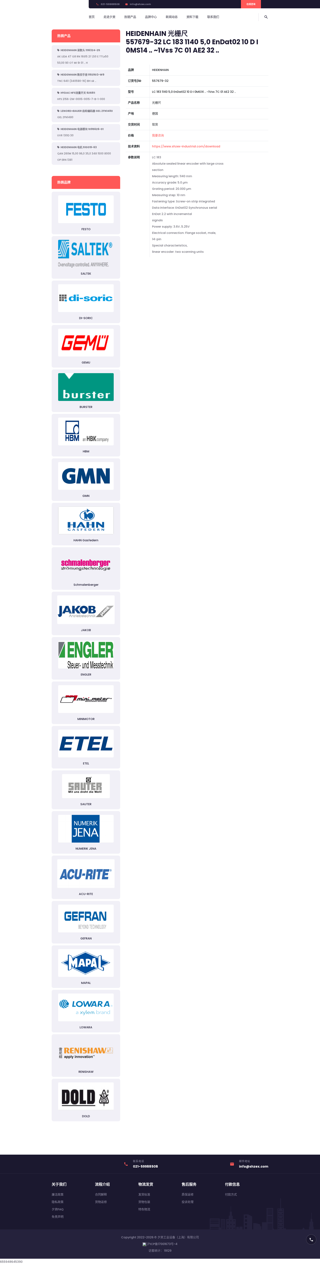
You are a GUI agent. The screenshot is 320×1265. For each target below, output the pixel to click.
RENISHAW (86, 1072)
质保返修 (188, 1194)
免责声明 (58, 1217)
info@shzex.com (140, 4)
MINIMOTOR (86, 719)
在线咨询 (250, 4)
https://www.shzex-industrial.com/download (186, 146)
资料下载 (192, 17)
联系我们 (213, 17)
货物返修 (101, 1202)
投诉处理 (188, 1202)
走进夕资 (109, 17)
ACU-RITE (86, 894)
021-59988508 (110, 4)
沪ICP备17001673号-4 (161, 1244)
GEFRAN (86, 938)
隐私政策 (58, 1202)
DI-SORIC (86, 318)
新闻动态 (172, 17)
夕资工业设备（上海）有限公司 (178, 1237)
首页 (92, 17)
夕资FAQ (58, 1209)
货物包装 (144, 1202)
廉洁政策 (58, 1194)
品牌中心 (151, 17)
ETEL (86, 763)
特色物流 (144, 1209)
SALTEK (86, 273)
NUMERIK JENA (86, 848)
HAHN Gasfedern (86, 540)
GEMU (86, 362)
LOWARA (86, 1027)
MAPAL (86, 983)
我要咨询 (158, 135)
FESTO (86, 229)
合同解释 (101, 1194)
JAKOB (86, 630)
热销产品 (130, 17)
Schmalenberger (86, 585)
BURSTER (86, 407)
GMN (85, 496)
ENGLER (86, 674)
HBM (86, 451)
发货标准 (144, 1194)
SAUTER (85, 804)
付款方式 (231, 1194)
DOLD (86, 1116)
